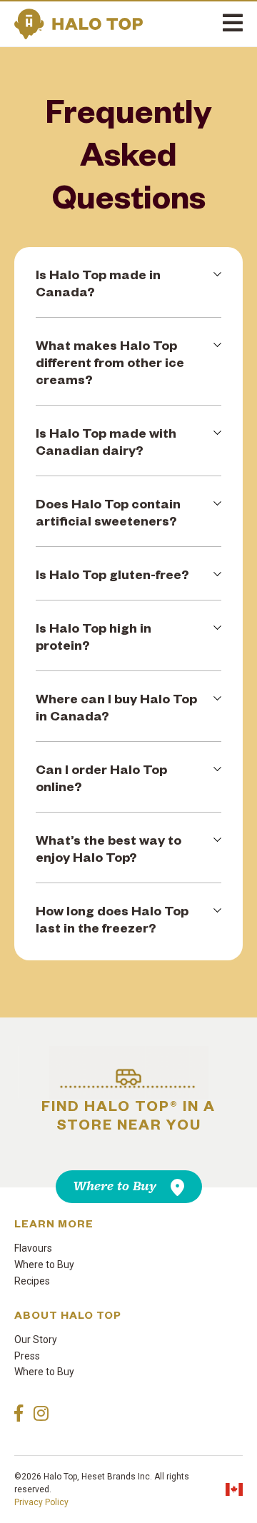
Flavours (33, 1248)
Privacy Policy (41, 1502)
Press (27, 1356)
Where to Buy (115, 1187)
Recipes (32, 1281)
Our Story (35, 1339)
